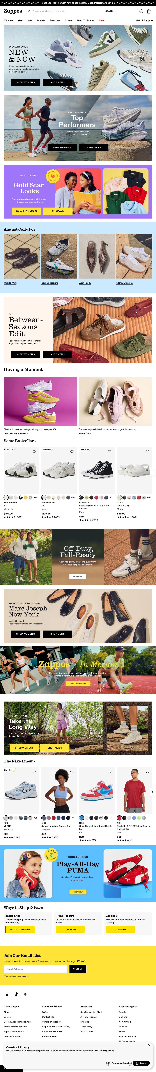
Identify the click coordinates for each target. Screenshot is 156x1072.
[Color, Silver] (30, 497)
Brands (41, 20)
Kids (29, 20)
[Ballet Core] (115, 406)
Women (8, 20)
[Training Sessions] (59, 260)
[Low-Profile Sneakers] (40, 406)
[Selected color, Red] (81, 817)
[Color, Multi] (15, 817)
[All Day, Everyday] (134, 260)
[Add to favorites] (34, 451)
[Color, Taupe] (15, 497)
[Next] (152, 472)
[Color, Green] (138, 817)
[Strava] (25, 994)
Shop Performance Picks (101, 2)
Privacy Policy (107, 1050)
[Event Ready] (97, 260)
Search (109, 11)
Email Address (15, 969)
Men (20, 20)
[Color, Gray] (25, 497)
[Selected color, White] (43, 497)
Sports (68, 20)
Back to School (85, 20)
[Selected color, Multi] (6, 497)
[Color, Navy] (106, 497)
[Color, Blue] (134, 497)
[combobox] (66, 11)
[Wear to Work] (22, 260)
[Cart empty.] (149, 11)
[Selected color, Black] (81, 497)
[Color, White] (11, 497)
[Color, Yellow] (86, 497)
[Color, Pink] (101, 497)
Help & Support (144, 20)
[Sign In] (141, 11)
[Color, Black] (20, 497)
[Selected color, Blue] (43, 817)
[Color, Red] (96, 497)
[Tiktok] (16, 994)
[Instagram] (7, 994)
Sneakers (55, 20)
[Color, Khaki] (129, 497)
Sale (101, 20)
